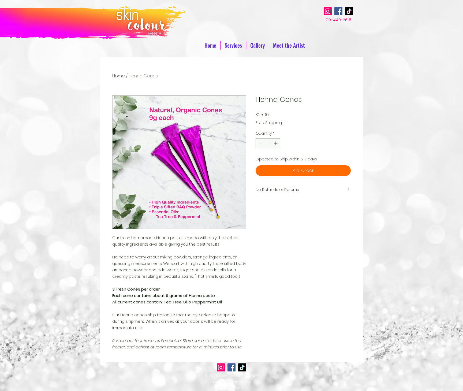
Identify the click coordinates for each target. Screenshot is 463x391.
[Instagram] (328, 11)
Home (118, 76)
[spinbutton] (268, 143)
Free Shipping (269, 122)
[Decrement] (259, 143)
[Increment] (276, 143)
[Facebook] (338, 11)
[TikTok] (349, 11)
